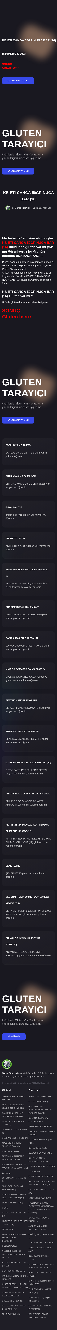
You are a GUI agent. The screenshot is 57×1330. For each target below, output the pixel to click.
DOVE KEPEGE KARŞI (38, 1101)
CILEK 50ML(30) (9, 1246)
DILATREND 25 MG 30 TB (13, 1271)
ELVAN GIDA (7, 1229)
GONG (5, 1208)
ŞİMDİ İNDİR (13, 1037)
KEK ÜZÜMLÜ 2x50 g (37, 1148)
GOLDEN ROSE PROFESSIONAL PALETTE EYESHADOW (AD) (40, 1109)
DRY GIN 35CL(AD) (10, 1151)
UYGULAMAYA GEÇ (18, 80)
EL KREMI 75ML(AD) (11, 1314)
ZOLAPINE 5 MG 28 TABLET (41, 1243)
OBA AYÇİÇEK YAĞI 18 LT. (40, 1153)
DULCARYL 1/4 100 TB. (12, 1301)
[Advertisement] (28, 9)
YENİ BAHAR (34, 1171)
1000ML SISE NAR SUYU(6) (40, 1198)
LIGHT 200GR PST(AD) (12, 1203)
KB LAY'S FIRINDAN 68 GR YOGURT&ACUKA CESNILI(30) (14, 1237)
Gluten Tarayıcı (22, 208)
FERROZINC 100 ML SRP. (40, 1096)
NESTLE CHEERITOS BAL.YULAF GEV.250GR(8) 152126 (14, 1254)
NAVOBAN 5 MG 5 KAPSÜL (40, 1126)
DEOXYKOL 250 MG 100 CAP (15, 1138)
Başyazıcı (6, 1173)
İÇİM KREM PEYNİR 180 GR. (41, 1176)
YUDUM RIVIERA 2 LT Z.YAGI (41, 1166)
